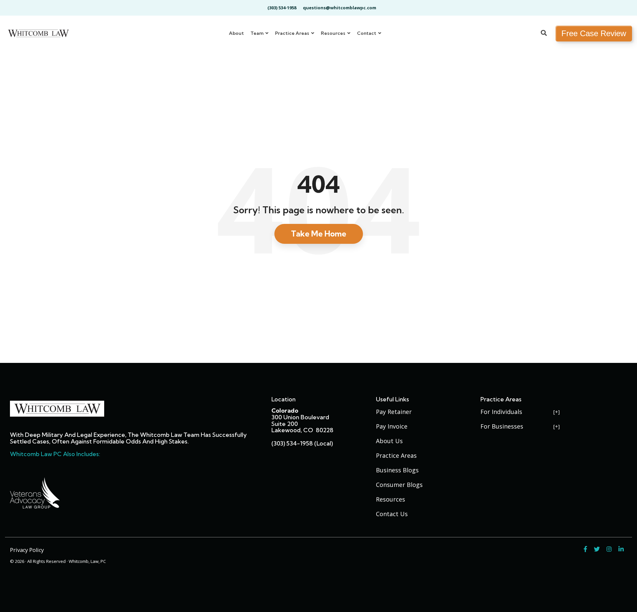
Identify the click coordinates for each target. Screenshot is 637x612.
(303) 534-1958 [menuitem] (281, 8)
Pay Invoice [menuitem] (391, 426)
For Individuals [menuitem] (501, 412)
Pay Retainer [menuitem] (394, 412)
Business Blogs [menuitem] (397, 470)
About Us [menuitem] (389, 441)
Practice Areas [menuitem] (396, 455)
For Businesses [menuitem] (501, 426)
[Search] (544, 33)
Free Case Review (593, 33)
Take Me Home (318, 233)
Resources (333, 33)
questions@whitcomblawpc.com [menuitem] (339, 8)
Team (257, 33)
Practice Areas (292, 33)
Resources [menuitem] (390, 499)
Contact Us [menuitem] (392, 514)
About (236, 33)
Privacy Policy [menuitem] (27, 550)
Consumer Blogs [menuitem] (399, 485)
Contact (367, 33)
